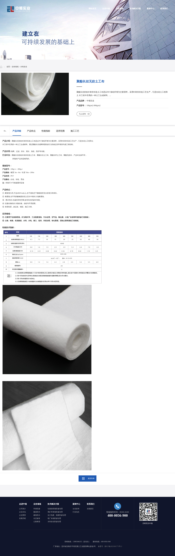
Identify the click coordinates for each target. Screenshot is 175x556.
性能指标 (46, 131)
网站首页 (92, 9)
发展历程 (22, 518)
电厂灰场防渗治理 (54, 518)
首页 (8, 67)
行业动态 (76, 512)
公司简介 (22, 509)
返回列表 (91, 478)
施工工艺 (75, 131)
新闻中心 (150, 9)
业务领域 (119, 9)
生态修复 (36, 518)
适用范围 (60, 131)
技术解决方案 (135, 9)
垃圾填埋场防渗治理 (55, 509)
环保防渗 (36, 509)
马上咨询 (82, 114)
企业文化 (22, 512)
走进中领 (106, 9)
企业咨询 (76, 509)
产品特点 (31, 131)
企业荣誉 (22, 515)
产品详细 (16, 131)
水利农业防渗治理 (54, 521)
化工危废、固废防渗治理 (57, 515)
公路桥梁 (36, 521)
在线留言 (90, 509)
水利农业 (23, 67)
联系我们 (164, 9)
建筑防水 (36, 515)
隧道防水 (36, 512)
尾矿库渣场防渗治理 (55, 512)
